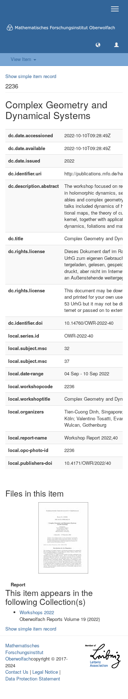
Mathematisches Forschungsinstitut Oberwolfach (24, 652)
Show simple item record (30, 76)
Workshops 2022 (37, 612)
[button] (98, 44)
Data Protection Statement (32, 678)
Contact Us (16, 671)
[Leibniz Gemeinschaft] (102, 656)
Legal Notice (45, 671)
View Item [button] (22, 59)
